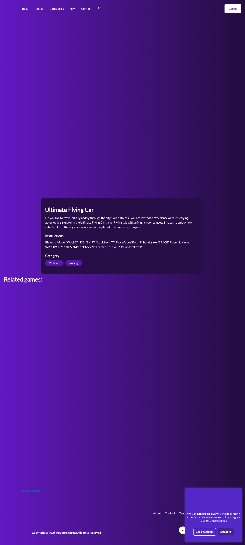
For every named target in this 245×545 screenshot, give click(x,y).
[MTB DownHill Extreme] (57, 322)
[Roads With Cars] (25, 371)
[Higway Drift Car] (155, 396)
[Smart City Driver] (90, 371)
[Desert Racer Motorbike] (155, 371)
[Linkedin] (183, 530)
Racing (73, 263)
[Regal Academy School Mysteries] (122, 347)
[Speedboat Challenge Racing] (57, 298)
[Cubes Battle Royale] (155, 445)
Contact (86, 8)
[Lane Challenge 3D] (155, 322)
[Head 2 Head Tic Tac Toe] (187, 347)
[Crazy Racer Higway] (57, 420)
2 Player (54, 263)
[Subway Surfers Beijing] (57, 347)
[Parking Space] (122, 420)
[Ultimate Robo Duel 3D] (90, 347)
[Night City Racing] (90, 298)
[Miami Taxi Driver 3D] (187, 298)
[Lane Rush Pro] (90, 420)
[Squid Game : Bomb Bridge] (220, 347)
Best (25, 8)
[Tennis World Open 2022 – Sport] (220, 322)
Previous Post (29, 490)
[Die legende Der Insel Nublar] (90, 445)
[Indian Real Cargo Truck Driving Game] (122, 396)
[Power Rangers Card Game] (155, 347)
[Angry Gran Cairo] (122, 445)
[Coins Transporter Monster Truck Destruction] (25, 396)
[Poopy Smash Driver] (90, 322)
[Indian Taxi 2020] (155, 298)
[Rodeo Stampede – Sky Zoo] (57, 445)
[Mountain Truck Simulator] (25, 469)
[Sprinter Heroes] (187, 371)
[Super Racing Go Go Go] (220, 371)
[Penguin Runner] (25, 420)
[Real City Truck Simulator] (122, 298)
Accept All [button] (225, 531)
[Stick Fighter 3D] (57, 396)
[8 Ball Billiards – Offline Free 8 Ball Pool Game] (187, 396)
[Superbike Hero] (57, 371)
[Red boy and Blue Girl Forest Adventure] (220, 396)
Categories (57, 8)
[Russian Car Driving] (122, 371)
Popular (39, 8)
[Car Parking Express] (220, 445)
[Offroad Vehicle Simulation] (220, 298)
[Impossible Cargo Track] (187, 420)
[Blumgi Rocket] (220, 420)
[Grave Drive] (25, 445)
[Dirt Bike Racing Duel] (25, 322)
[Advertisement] (122, 46)
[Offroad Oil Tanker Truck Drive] (155, 420)
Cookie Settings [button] (204, 531)
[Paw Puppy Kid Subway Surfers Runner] (25, 347)
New (72, 8)
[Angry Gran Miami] (90, 396)
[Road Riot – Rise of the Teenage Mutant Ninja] (122, 322)
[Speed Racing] (25, 298)
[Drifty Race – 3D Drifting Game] (187, 322)
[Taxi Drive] (187, 445)
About (157, 513)
